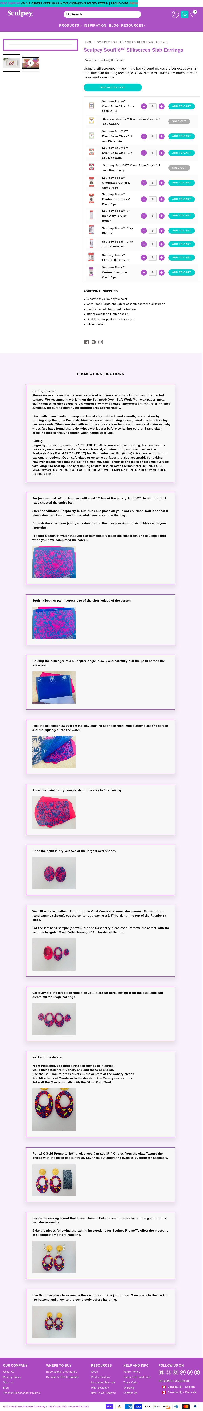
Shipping (128, 1387)
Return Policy (131, 1371)
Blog (114, 25)
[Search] (67, 14)
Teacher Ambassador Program (22, 1392)
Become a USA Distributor (62, 1377)
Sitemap (8, 1382)
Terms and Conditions (137, 1377)
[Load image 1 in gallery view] (11, 63)
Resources (132, 25)
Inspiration (95, 25)
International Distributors (61, 1371)
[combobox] (102, 14)
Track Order (130, 1382)
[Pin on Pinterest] (94, 342)
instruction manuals (103, 1382)
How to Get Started (103, 1392)
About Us (9, 1371)
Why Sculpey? (100, 1387)
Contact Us (130, 1392)
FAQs (94, 1371)
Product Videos (100, 1377)
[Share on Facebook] (87, 342)
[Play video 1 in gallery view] (30, 63)
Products (69, 25)
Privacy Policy (12, 1377)
